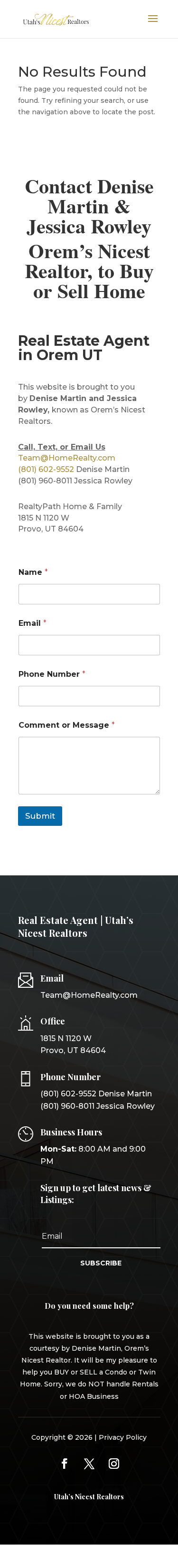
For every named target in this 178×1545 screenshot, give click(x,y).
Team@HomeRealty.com (66, 457)
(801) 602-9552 (46, 469)
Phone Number (52, 674)
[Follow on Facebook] (64, 1463)
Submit (40, 816)
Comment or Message (67, 725)
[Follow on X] (89, 1463)
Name (33, 572)
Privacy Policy (123, 1437)
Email (33, 623)
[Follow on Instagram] (113, 1463)
